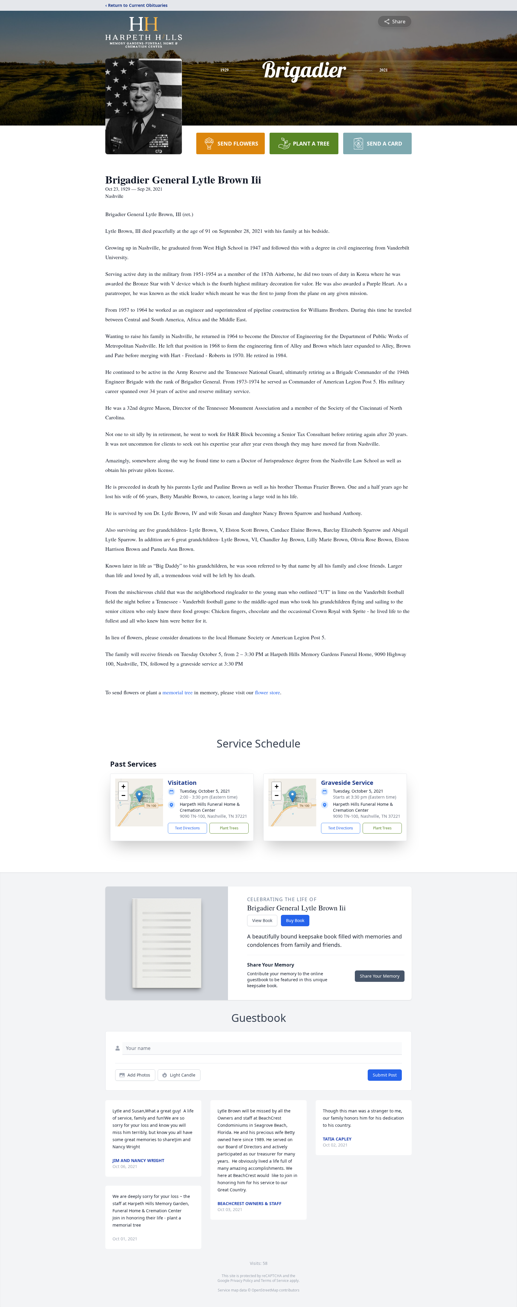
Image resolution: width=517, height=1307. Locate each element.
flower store (267, 692)
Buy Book (295, 920)
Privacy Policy (241, 1280)
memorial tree (177, 692)
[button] (139, 796)
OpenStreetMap (265, 1290)
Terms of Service (275, 1280)
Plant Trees (229, 828)
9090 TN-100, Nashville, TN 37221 (213, 816)
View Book (262, 920)
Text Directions (187, 828)
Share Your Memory (379, 976)
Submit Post (385, 1075)
